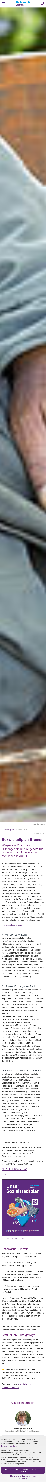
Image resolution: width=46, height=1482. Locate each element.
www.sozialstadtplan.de (12, 924)
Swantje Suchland (23, 1428)
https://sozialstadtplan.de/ (13, 1238)
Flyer (4, 1174)
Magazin (10, 829)
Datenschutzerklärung (9, 1446)
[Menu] (3, 3)
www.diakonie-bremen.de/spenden (16, 1385)
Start (4, 829)
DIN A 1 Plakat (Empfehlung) (14, 1169)
